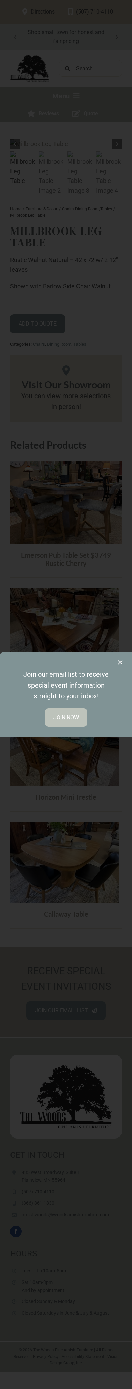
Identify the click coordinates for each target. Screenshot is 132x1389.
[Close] (120, 662)
